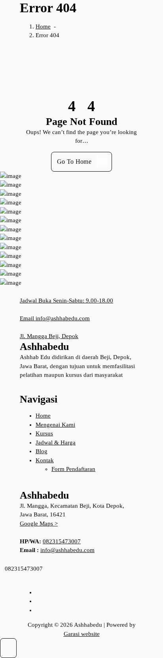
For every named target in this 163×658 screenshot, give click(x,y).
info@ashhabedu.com (67, 550)
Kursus (44, 433)
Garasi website (82, 634)
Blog (41, 451)
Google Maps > (39, 523)
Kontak (45, 460)
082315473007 (62, 541)
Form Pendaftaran (73, 469)
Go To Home (74, 161)
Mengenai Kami (55, 425)
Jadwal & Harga (56, 442)
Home (43, 26)
